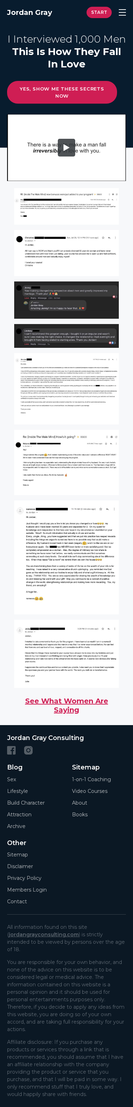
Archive (16, 826)
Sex (11, 779)
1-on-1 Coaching (91, 779)
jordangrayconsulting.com (44, 934)
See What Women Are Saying (66, 705)
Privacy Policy (24, 878)
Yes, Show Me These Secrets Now (62, 92)
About (79, 803)
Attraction (19, 814)
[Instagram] (28, 750)
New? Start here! (99, 12)
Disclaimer (20, 866)
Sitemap (17, 854)
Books (80, 814)
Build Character (26, 803)
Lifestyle (17, 791)
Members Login (27, 890)
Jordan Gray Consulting (45, 738)
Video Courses (89, 791)
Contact (17, 901)
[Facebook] (11, 750)
